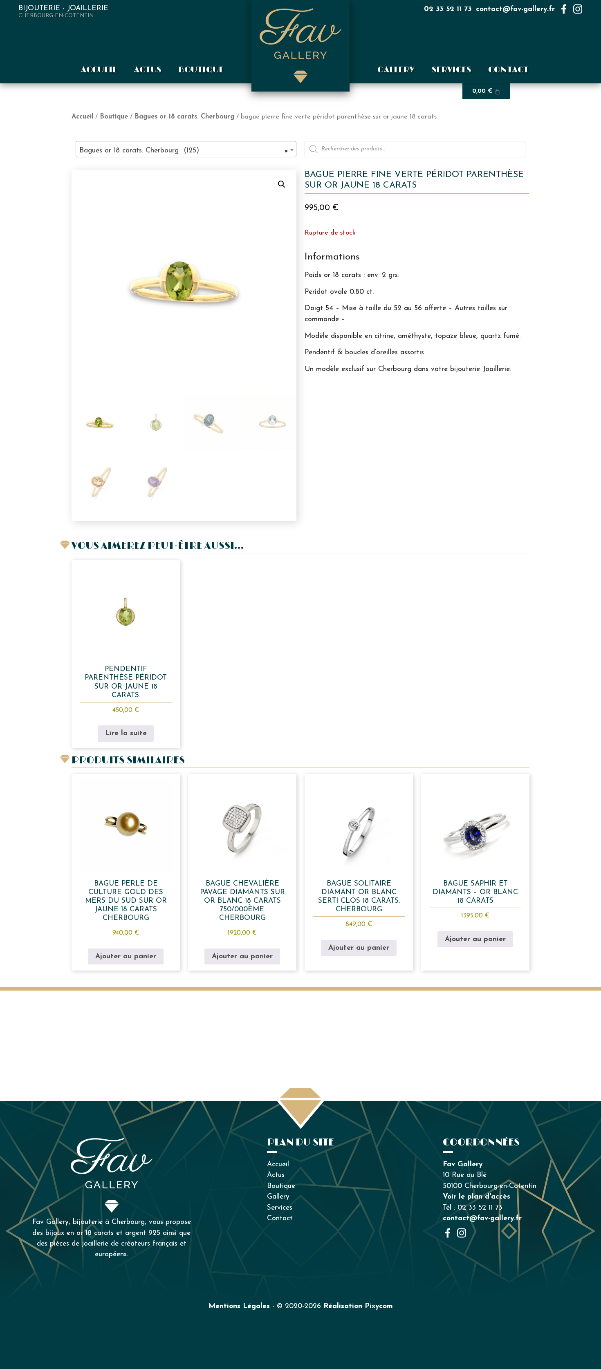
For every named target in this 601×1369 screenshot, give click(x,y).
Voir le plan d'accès (476, 1196)
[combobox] (186, 149)
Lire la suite (126, 733)
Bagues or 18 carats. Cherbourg (184, 117)
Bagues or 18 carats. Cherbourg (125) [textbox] (183, 150)
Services (451, 70)
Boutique (201, 70)
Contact (508, 70)
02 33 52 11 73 (448, 9)
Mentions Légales (239, 1306)
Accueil (99, 70)
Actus (147, 70)
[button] (281, 184)
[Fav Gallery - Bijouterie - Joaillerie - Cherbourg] (300, 46)
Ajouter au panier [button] (125, 956)
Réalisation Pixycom (358, 1306)
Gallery (396, 70)
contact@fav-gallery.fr (515, 9)
